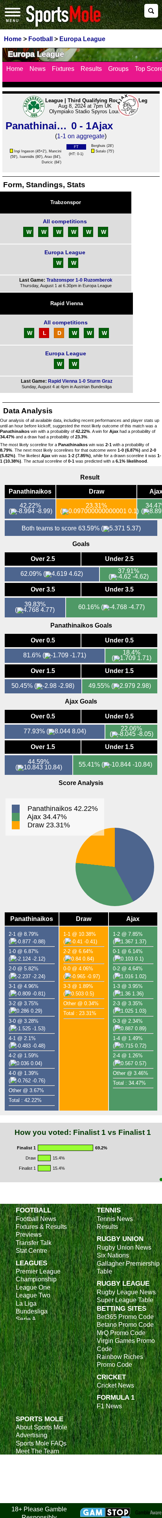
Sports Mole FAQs (41, 1443)
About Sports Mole (41, 1427)
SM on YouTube (38, 1499)
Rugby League (123, 1283)
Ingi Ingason (24, 151)
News (37, 68)
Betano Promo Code (125, 1324)
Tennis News (115, 1219)
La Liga (26, 1303)
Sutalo (101, 151)
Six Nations (113, 1255)
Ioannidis (27, 157)
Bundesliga (32, 1311)
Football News (36, 1219)
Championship (36, 1279)
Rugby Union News (124, 1247)
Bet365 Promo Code (125, 1317)
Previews (29, 1234)
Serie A (26, 1319)
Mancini (55, 151)
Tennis (109, 1210)
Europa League (64, 252)
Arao (48, 157)
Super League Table (125, 1300)
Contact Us (31, 1459)
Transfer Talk (34, 1242)
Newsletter (31, 1467)
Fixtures (63, 68)
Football (33, 1210)
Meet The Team (37, 1451)
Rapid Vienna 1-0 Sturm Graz (80, 381)
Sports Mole (39, 1419)
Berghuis (98, 146)
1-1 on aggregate (81, 136)
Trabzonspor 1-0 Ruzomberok (79, 280)
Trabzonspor (65, 202)
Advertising (31, 1435)
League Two (33, 1295)
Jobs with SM (34, 1479)
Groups (118, 68)
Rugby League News (126, 1292)
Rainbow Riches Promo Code (120, 1360)
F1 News (109, 1406)
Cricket (111, 1377)
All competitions (65, 221)
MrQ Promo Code (121, 1333)
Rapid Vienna (66, 303)
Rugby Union (120, 1239)
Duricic (47, 162)
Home (14, 68)
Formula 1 (115, 1397)
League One (33, 1287)
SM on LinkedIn (37, 1491)
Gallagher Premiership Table (128, 1267)
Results (91, 68)
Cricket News (115, 1385)
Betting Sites (121, 1308)
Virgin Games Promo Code (126, 1344)
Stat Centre (31, 1250)
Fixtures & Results (41, 1226)
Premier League (38, 1271)
